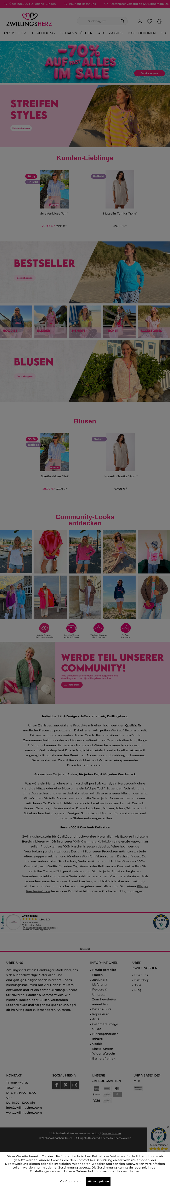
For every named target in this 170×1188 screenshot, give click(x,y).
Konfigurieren (70, 1181)
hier (137, 1171)
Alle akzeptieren (98, 1181)
